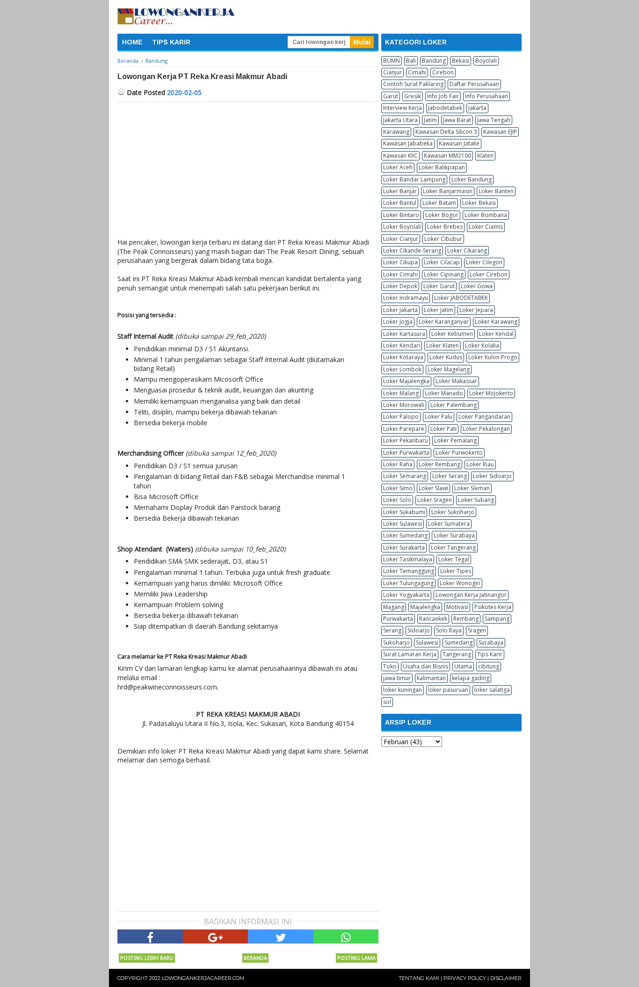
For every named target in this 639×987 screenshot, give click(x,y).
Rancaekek (433, 619)
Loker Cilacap (442, 262)
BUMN (391, 61)
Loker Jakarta (400, 310)
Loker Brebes (445, 227)
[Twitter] (280, 936)
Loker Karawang (496, 322)
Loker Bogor (441, 215)
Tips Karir (489, 654)
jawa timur (397, 678)
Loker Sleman (472, 488)
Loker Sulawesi (402, 524)
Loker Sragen (434, 500)
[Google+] (215, 936)
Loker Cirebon (489, 274)
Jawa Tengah (493, 120)
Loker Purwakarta (406, 453)
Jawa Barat (457, 120)
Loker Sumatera (449, 524)
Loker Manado (444, 393)
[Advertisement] (247, 172)
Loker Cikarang (467, 250)
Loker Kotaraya (403, 357)
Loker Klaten (442, 345)
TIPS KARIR (171, 42)
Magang (393, 607)
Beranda (255, 957)
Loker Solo (397, 500)
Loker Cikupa (400, 262)
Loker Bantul (399, 203)
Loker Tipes (455, 571)
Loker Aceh (398, 167)
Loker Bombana (486, 215)
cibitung (488, 666)
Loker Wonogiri (460, 583)
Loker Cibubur (443, 239)
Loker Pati (443, 429)
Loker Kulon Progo (492, 357)
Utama (463, 666)
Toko (390, 666)
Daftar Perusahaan (474, 84)
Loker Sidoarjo (492, 476)
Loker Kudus (445, 357)
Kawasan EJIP (500, 132)
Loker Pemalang (455, 440)
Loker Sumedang (405, 535)
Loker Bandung (471, 179)
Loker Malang (401, 393)
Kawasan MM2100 (447, 156)
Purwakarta (398, 619)
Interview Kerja (402, 108)
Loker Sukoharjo (452, 512)
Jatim (430, 120)
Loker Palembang (453, 405)
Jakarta (477, 108)
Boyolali (486, 61)
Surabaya (491, 642)
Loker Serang (449, 476)
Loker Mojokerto (491, 393)
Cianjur (392, 72)
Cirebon (443, 72)
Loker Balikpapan (442, 167)
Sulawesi (427, 642)
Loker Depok (400, 286)
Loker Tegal (453, 559)
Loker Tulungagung (408, 583)
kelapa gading (470, 678)
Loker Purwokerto (459, 453)
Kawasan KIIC (400, 156)
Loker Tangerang (453, 548)
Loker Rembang (439, 464)
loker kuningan (402, 690)
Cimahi (417, 72)
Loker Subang (476, 500)
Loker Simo (398, 488)
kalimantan (431, 678)
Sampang (497, 619)
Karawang (396, 132)
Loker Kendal (496, 334)
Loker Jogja (398, 322)
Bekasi (460, 61)
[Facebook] (150, 936)
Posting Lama (356, 957)
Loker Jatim (438, 310)
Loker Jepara (476, 310)
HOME (132, 42)
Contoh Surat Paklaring (413, 84)
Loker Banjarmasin (447, 191)
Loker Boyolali (402, 227)
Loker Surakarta (404, 548)
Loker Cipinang (444, 274)
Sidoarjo (418, 630)
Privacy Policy (464, 978)
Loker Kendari (401, 345)
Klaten (485, 156)
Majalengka (425, 607)
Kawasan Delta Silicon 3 (446, 132)
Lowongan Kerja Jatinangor (471, 595)
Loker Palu (438, 417)
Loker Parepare (403, 429)
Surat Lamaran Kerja (409, 654)
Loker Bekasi (479, 203)
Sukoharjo (396, 642)
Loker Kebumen (452, 334)
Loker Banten (496, 191)
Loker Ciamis (486, 227)
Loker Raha (398, 464)
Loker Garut (439, 286)
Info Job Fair (443, 96)
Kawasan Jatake (459, 143)
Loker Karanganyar (444, 322)
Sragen (477, 630)
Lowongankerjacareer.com (203, 978)
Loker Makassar (456, 381)
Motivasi (457, 607)
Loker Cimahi (400, 274)
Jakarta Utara (400, 120)
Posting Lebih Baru (147, 957)
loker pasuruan (448, 690)
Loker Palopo (401, 417)
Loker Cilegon (484, 262)
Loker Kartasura (404, 334)
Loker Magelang (449, 369)
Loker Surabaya (454, 535)
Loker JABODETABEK (461, 298)
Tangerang (457, 654)
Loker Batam (439, 203)
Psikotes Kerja (492, 607)
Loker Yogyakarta (406, 595)
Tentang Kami (419, 978)
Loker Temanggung (408, 571)
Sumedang (458, 642)
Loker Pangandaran (484, 417)
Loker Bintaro (401, 215)
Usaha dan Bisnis (425, 666)
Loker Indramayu (405, 298)
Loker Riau (480, 464)
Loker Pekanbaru (405, 440)
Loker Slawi (433, 488)
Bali (411, 61)
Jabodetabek (445, 108)
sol (387, 702)
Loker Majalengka (406, 381)
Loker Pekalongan (486, 429)
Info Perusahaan (486, 96)
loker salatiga (492, 690)
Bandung (434, 61)
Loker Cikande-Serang (412, 250)
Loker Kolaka (482, 345)
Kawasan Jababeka (408, 143)
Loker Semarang (404, 476)
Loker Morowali (403, 405)
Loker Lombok (402, 369)
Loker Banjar (400, 191)
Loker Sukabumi (404, 512)
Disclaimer (506, 978)
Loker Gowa (477, 286)
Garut (390, 96)
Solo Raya (449, 630)
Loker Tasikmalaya (407, 559)
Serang (392, 630)
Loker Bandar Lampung (414, 179)
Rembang (466, 619)
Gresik (412, 96)
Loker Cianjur (400, 239)
